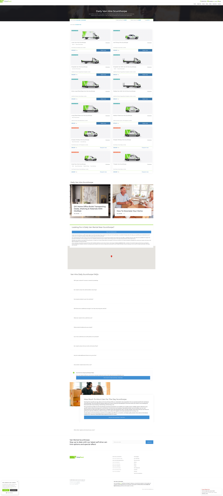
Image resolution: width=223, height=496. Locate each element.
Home (195, 3)
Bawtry (132, 483)
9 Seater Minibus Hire (119, 139)
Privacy (135, 471)
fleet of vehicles (75, 241)
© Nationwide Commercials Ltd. (77, 479)
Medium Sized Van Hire (119, 115)
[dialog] (2, 494)
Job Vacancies (137, 467)
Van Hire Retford (116, 462)
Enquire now (103, 147)
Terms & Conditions (138, 473)
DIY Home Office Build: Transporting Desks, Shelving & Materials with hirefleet (90, 208)
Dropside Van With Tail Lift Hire (121, 66)
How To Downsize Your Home (130, 211)
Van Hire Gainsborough (117, 458)
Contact (219, 3)
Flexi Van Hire (137, 460)
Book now (103, 50)
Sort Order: (72, 24)
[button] (199, 4)
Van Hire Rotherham (117, 469)
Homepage (136, 456)
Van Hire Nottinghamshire (118, 460)
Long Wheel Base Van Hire (78, 115)
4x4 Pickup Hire (117, 42)
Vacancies (215, 3)
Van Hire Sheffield (116, 471)
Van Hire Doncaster (117, 467)
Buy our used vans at (147, 489)
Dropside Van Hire (76, 66)
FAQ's (210, 3)
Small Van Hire (75, 164)
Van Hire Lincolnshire (117, 456)
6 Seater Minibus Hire (77, 139)
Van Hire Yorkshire (116, 465)
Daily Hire (199, 3)
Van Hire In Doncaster (118, 481)
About (203, 3)
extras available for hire (120, 243)
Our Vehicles (136, 458)
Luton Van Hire (75, 42)
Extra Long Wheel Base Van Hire (80, 91)
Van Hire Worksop (116, 464)
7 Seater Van (116, 164)
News (207, 3)
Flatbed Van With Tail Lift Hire (121, 91)
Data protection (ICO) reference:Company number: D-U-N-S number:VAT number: (77, 483)
